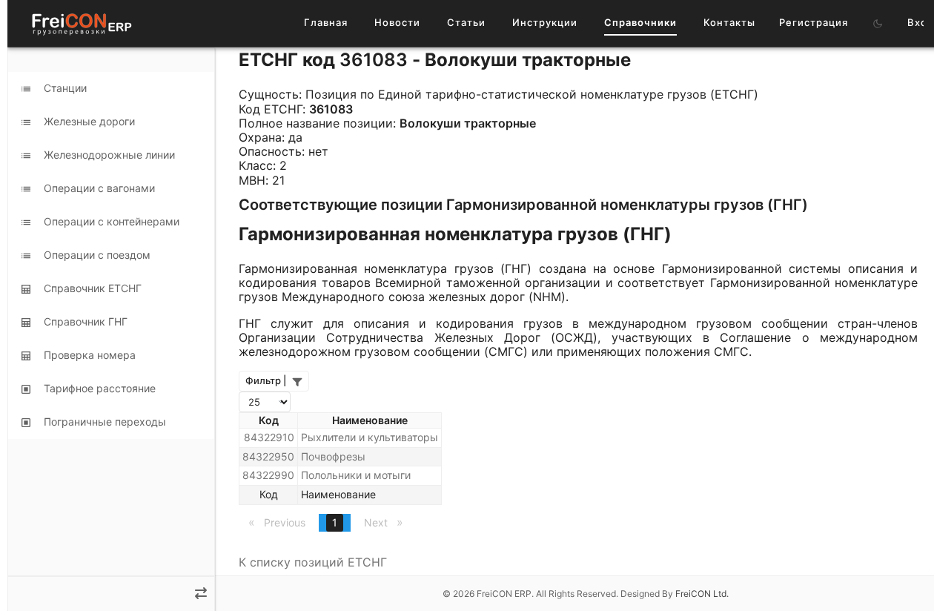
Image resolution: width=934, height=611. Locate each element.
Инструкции (544, 22)
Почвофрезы (333, 456)
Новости (397, 22)
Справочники (640, 22)
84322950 (268, 456)
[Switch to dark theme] (877, 24)
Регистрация (813, 22)
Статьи (466, 22)
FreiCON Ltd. (702, 593)
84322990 (268, 475)
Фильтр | (265, 380)
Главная (326, 22)
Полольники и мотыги (356, 475)
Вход (920, 22)
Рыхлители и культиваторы (369, 437)
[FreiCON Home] (80, 23)
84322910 (269, 437)
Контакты (729, 22)
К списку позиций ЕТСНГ (313, 562)
